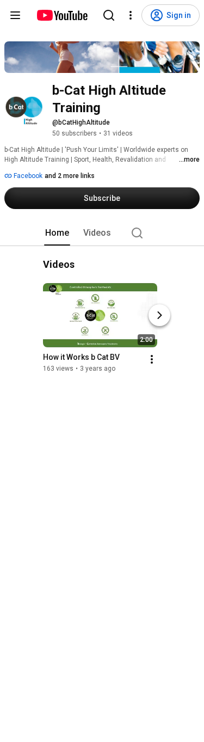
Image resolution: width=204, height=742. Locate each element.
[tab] (57, 233)
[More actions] (152, 359)
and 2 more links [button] (70, 176)
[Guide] (15, 15)
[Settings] (130, 15)
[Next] (159, 315)
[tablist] (102, 233)
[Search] (108, 15)
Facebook (27, 176)
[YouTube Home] (61, 15)
